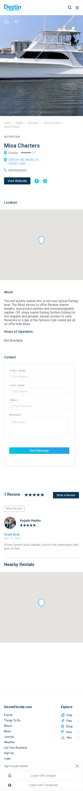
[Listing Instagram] (45, 181)
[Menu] (77, 7)
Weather (9, 742)
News (7, 731)
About (8, 725)
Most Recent (14, 508)
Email (13, 400)
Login (7, 758)
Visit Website (17, 181)
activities (33, 122)
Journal (9, 736)
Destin (19, 122)
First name (17, 370)
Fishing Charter (52, 122)
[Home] (12, 7)
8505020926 (17, 170)
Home (7, 122)
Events (8, 715)
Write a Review (66, 495)
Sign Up (9, 753)
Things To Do (12, 720)
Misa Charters (12, 126)
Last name (17, 385)
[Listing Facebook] (36, 181)
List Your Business (15, 747)
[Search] (70, 7)
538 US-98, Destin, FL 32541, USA (23, 161)
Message (15, 415)
